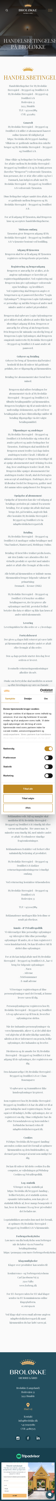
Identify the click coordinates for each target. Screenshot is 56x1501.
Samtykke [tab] (10, 698)
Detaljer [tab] (28, 698)
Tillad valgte (28, 798)
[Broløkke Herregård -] (28, 9)
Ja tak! (14, 1495)
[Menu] (50, 10)
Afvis (28, 808)
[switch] (49, 757)
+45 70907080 (28, 1424)
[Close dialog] (53, 1464)
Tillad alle (28, 789)
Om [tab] (46, 698)
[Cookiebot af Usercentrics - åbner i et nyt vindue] (40, 691)
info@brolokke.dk (28, 1420)
